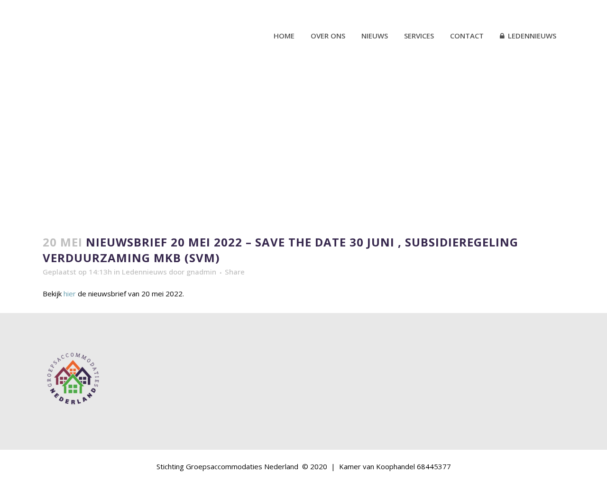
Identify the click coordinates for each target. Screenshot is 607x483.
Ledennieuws (144, 271)
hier (70, 293)
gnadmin (201, 271)
